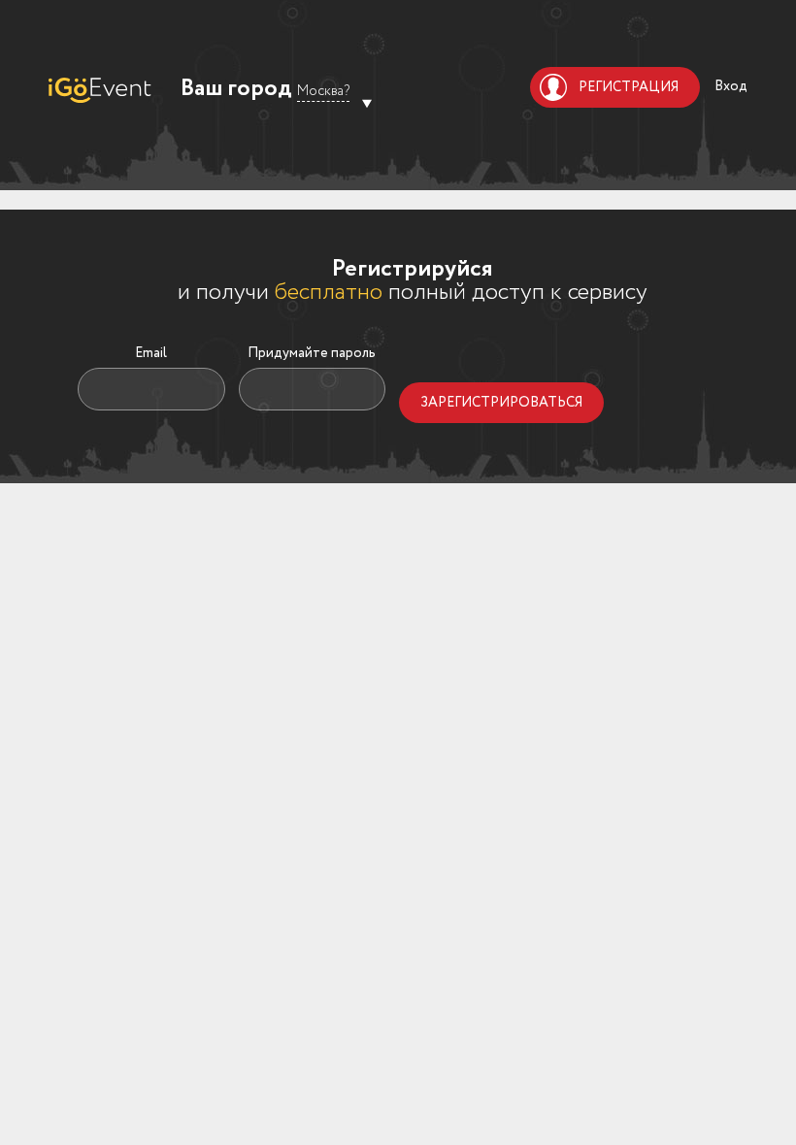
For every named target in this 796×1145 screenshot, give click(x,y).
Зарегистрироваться (501, 402)
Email (151, 353)
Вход (730, 86)
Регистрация (629, 87)
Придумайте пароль (312, 353)
